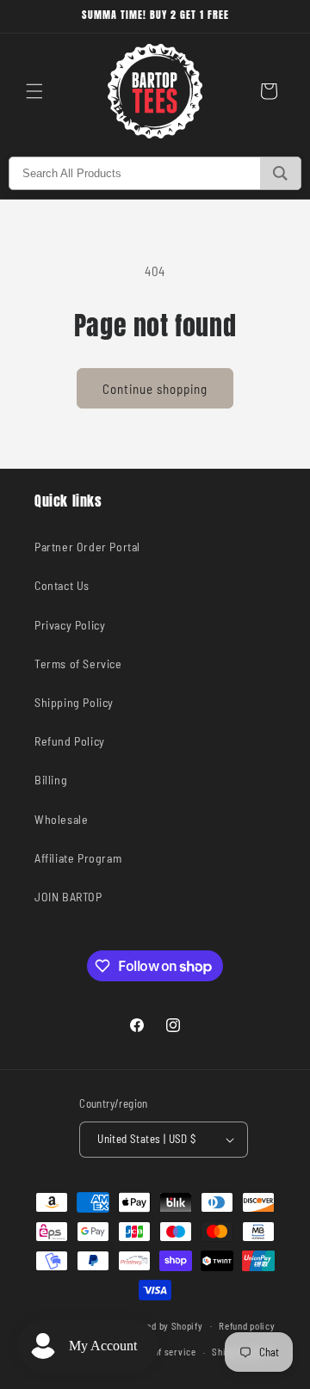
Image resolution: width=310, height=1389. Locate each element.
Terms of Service (78, 663)
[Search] (280, 173)
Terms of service (160, 1351)
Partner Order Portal (87, 546)
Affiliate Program (77, 858)
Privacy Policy (69, 625)
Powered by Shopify (162, 1325)
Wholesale (61, 819)
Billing (50, 779)
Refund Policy (69, 741)
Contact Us (62, 585)
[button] (34, 91)
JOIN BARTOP (68, 896)
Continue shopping (155, 388)
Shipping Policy (74, 702)
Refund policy (247, 1325)
